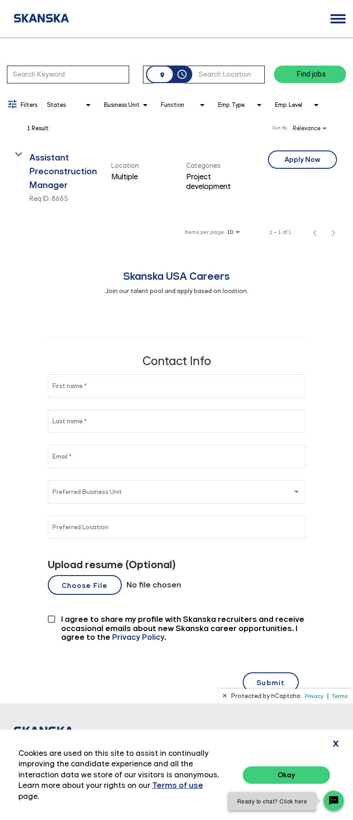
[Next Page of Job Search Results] (333, 232)
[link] (176, 176)
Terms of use (177, 785)
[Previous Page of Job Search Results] (315, 232)
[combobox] (68, 74)
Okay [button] (286, 774)
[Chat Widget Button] (334, 801)
